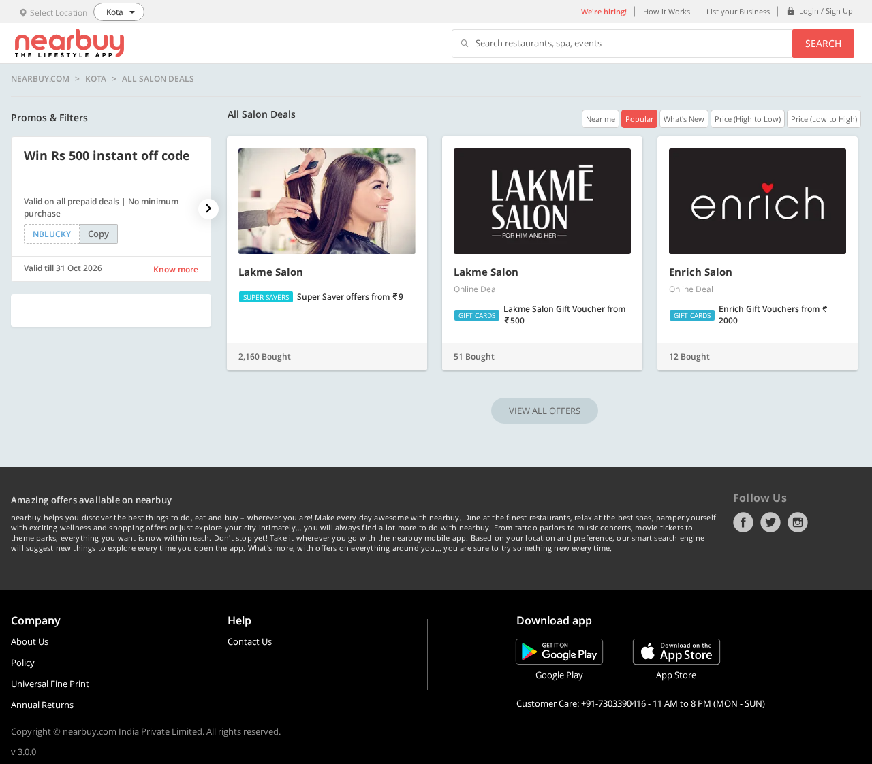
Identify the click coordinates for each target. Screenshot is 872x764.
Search (823, 43)
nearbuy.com (40, 79)
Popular (639, 119)
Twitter (770, 522)
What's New (684, 119)
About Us (29, 641)
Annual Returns (42, 705)
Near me (600, 119)
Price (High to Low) (748, 119)
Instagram (798, 522)
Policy (23, 662)
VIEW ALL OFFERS (544, 410)
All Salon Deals (158, 79)
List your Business (738, 11)
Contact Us (250, 641)
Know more (175, 269)
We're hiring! (604, 11)
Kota (95, 79)
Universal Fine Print (50, 684)
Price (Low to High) (824, 119)
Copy (98, 233)
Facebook (743, 522)
